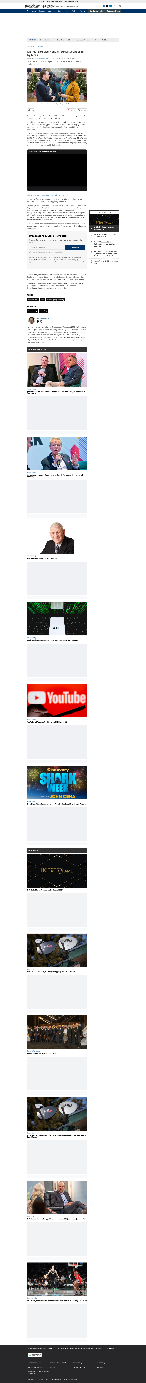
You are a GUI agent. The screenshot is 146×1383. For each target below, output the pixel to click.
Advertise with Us (79, 1367)
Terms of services (53, 257)
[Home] (27, 11)
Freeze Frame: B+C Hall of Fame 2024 (106, 262)
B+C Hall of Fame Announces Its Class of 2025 (105, 236)
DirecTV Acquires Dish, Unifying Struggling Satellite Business (104, 244)
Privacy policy (77, 1363)
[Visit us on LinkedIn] (110, 6)
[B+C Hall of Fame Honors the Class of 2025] (104, 223)
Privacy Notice (33, 259)
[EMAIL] (41, 321)
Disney (49, 122)
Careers (53, 1367)
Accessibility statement (35, 1367)
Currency (51, 11)
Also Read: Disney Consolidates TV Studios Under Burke (48, 195)
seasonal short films (34, 118)
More (81, 11)
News (34, 11)
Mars (42, 300)
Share (32, 110)
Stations (42, 11)
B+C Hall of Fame (45, 40)
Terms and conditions (35, 1363)
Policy (74, 11)
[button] (117, 6)
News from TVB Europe (102, 40)
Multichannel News (71, 1)
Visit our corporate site (106, 1348)
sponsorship (33, 300)
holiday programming (55, 300)
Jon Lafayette (33, 58)
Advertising (39, 46)
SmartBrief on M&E (63, 40)
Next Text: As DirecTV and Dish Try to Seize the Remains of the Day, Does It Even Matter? (105, 254)
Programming (63, 11)
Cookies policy (100, 1363)
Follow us (72, 110)
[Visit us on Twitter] (107, 6)
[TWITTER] (38, 321)
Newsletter (83, 110)
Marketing (31, 46)
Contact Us (99, 1367)
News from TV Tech (82, 40)
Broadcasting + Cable (54, 1)
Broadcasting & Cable (46, 58)
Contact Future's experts (58, 1363)
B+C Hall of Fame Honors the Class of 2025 (104, 228)
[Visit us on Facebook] (104, 6)
